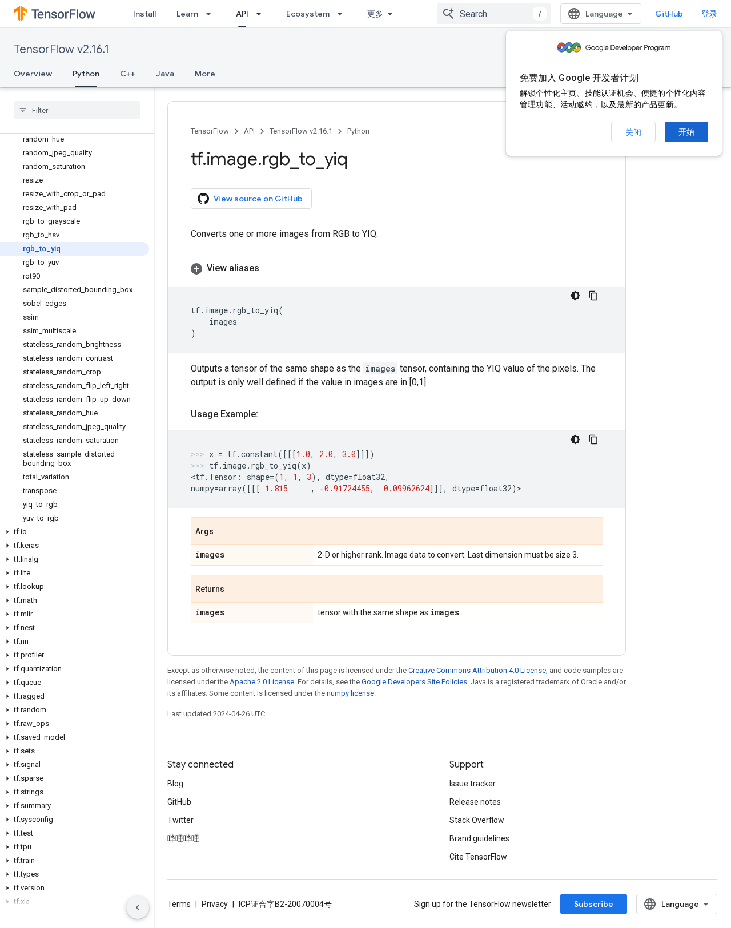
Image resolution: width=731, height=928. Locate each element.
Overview (33, 73)
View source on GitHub (258, 198)
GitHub (669, 14)
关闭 (633, 132)
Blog (175, 783)
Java (165, 73)
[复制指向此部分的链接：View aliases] (270, 268)
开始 (686, 132)
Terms (179, 904)
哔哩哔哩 (183, 838)
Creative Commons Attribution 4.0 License (477, 670)
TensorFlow (210, 131)
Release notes (475, 801)
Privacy (215, 904)
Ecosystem (308, 14)
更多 (375, 14)
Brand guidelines (479, 838)
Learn (187, 14)
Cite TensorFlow (478, 856)
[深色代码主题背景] (575, 296)
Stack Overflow (476, 820)
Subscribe (593, 904)
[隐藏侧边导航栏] (137, 907)
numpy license (350, 693)
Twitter (180, 820)
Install (144, 14)
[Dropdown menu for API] (262, 13)
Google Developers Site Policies (414, 681)
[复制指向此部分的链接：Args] (225, 532)
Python (86, 73)
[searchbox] (77, 110)
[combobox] (494, 13)
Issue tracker (472, 783)
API (242, 14)
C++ (127, 73)
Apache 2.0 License (262, 681)
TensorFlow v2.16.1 (61, 49)
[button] (74, 532)
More (205, 73)
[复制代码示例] (593, 296)
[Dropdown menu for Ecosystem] (343, 13)
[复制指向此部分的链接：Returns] (235, 589)
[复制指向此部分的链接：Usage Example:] (269, 414)
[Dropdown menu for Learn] (212, 13)
